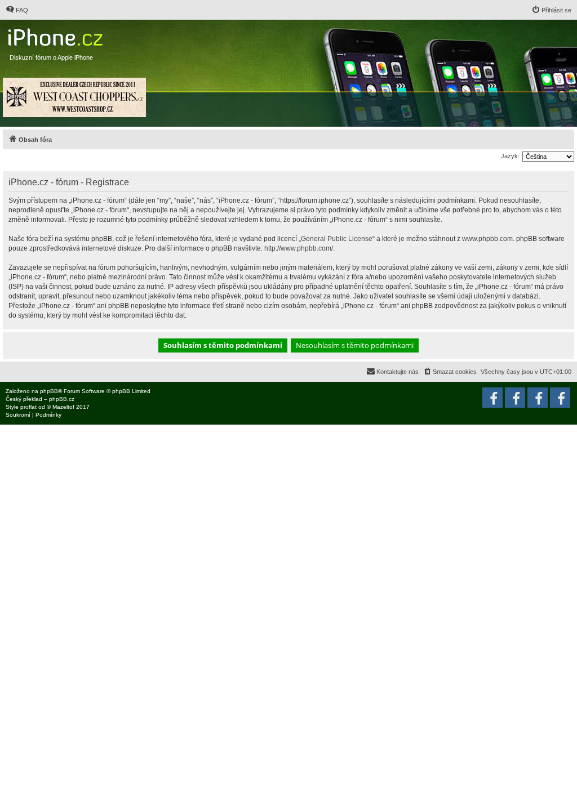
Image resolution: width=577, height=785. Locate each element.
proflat (28, 407)
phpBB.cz (61, 399)
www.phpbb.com (487, 239)
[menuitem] (17, 10)
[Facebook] (560, 397)
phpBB (49, 391)
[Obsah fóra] (56, 35)
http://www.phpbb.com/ (298, 248)
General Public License (336, 239)
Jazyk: (510, 156)
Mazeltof (63, 407)
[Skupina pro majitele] (537, 397)
